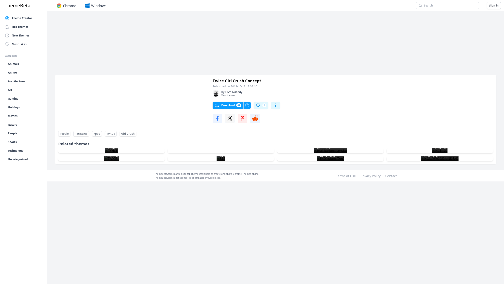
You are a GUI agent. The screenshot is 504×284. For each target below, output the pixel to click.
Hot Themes (20, 27)
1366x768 (81, 133)
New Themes (20, 35)
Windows (99, 5)
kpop (97, 133)
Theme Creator (22, 18)
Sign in (493, 5)
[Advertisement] (173, 45)
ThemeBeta (17, 5)
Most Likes (19, 44)
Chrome (69, 5)
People (64, 133)
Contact (391, 176)
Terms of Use (346, 176)
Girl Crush (128, 133)
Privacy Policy (370, 176)
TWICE (111, 133)
